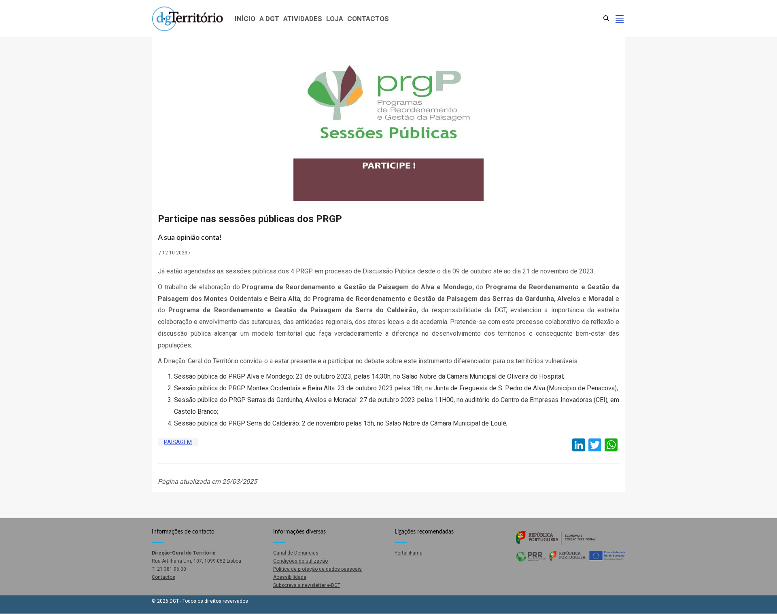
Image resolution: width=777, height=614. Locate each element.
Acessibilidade (289, 577)
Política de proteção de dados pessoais (317, 569)
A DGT (269, 19)
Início (245, 19)
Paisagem (178, 442)
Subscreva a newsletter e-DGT (306, 585)
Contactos (368, 19)
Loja (334, 19)
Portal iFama (408, 553)
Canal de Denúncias (295, 553)
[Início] (187, 18)
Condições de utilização (300, 561)
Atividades (302, 19)
